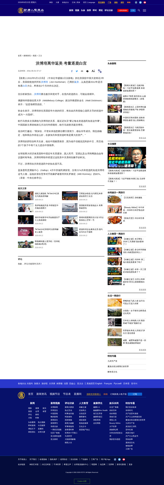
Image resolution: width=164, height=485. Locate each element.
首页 (20, 56)
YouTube (145, 2)
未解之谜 (82, 407)
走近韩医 (96, 423)
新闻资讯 (27, 56)
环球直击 (54, 410)
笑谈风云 (82, 410)
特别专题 (112, 356)
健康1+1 (96, 407)
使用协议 (63, 459)
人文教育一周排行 (116, 234)
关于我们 (33, 459)
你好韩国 (113, 413)
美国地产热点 (84, 430)
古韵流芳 (82, 413)
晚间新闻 (54, 417)
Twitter (140, 2)
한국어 (134, 383)
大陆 (30, 418)
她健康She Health (100, 410)
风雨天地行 (130, 433)
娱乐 (44, 408)
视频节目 (55, 394)
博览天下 (31, 429)
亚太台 (80, 383)
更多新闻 (142, 228)
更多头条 (142, 138)
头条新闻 (112, 63)
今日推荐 (112, 144)
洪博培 (44, 82)
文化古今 (82, 426)
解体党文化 (112, 372)
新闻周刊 (54, 423)
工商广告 (129, 449)
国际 (30, 408)
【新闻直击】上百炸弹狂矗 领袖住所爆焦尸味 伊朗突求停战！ (134, 109)
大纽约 (30, 383)
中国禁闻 (54, 413)
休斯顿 (59, 383)
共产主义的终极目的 (134, 417)
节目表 (67, 394)
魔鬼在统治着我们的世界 (118, 366)
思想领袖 (68, 420)
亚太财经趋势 (56, 436)
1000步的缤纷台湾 (115, 434)
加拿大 (37, 383)
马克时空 (68, 436)
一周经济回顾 (56, 430)
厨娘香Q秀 (113, 430)
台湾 (37, 411)
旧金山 (72, 383)
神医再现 (96, 420)
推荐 (89, 10)
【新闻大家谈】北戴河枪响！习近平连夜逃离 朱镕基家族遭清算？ (134, 88)
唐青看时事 (69, 430)
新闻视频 (55, 403)
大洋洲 (52, 383)
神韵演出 (31, 432)
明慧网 (94, 464)
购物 (128, 2)
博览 (101, 10)
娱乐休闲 (114, 403)
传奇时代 (129, 410)
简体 (78, 2)
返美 (76, 82)
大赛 (57, 2)
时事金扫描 (69, 413)
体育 (44, 411)
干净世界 (57, 464)
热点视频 (41, 422)
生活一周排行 (114, 296)
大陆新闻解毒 (70, 439)
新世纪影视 (121, 464)
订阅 (135, 394)
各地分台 (65, 2)
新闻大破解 (69, 423)
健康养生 (97, 403)
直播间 (77, 394)
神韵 (51, 2)
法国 (66, 383)
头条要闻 (31, 422)
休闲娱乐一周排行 (116, 192)
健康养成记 (97, 417)
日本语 (126, 383)
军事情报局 (69, 426)
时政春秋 (68, 417)
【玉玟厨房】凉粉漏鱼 (132, 197)
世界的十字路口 (71, 433)
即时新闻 (31, 425)
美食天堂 (113, 417)
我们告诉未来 (131, 407)
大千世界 (113, 426)
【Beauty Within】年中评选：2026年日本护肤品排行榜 (133, 210)
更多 (130, 464)
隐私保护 (53, 459)
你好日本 (113, 410)
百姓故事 (129, 439)
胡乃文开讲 (97, 413)
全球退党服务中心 (81, 464)
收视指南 (43, 459)
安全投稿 (74, 459)
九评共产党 (112, 361)
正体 (73, 2)
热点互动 (68, 410)
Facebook (136, 2)
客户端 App (105, 459)
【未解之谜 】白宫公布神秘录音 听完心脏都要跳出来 (134, 282)
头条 (83, 10)
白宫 (25, 86)
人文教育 (83, 403)
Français (108, 383)
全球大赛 (41, 432)
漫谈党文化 (130, 443)
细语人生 (68, 443)
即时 (95, 10)
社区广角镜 (55, 433)
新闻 (71, 10)
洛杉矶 (45, 383)
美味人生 (113, 420)
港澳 (37, 408)
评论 (30, 415)
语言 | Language (89, 2)
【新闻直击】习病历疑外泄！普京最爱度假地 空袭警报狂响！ (134, 130)
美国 (34, 56)
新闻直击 (54, 420)
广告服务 (84, 459)
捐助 (116, 2)
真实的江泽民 (131, 426)
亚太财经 (54, 439)
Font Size (93, 71)
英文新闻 (101, 2)
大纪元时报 (46, 464)
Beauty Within (115, 423)
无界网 (111, 464)
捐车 (122, 2)
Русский (117, 383)
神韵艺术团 (33, 464)
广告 (109, 2)
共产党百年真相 (132, 413)
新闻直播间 (123, 10)
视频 (77, 10)
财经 (37, 415)
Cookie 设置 (82, 481)
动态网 (102, 464)
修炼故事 (129, 446)
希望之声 (67, 464)
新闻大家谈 (69, 407)
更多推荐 (142, 186)
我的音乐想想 (114, 439)
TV (133, 10)
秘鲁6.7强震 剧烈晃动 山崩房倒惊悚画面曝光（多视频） (134, 99)
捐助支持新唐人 (94, 394)
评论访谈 (109, 10)
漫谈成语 (82, 420)
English (98, 383)
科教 (37, 418)
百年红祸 (129, 430)
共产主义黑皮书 (132, 436)
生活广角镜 (113, 407)
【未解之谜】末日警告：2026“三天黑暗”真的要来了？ (133, 241)
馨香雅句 (82, 417)
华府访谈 (54, 426)
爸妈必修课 (83, 423)
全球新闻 (54, 407)
